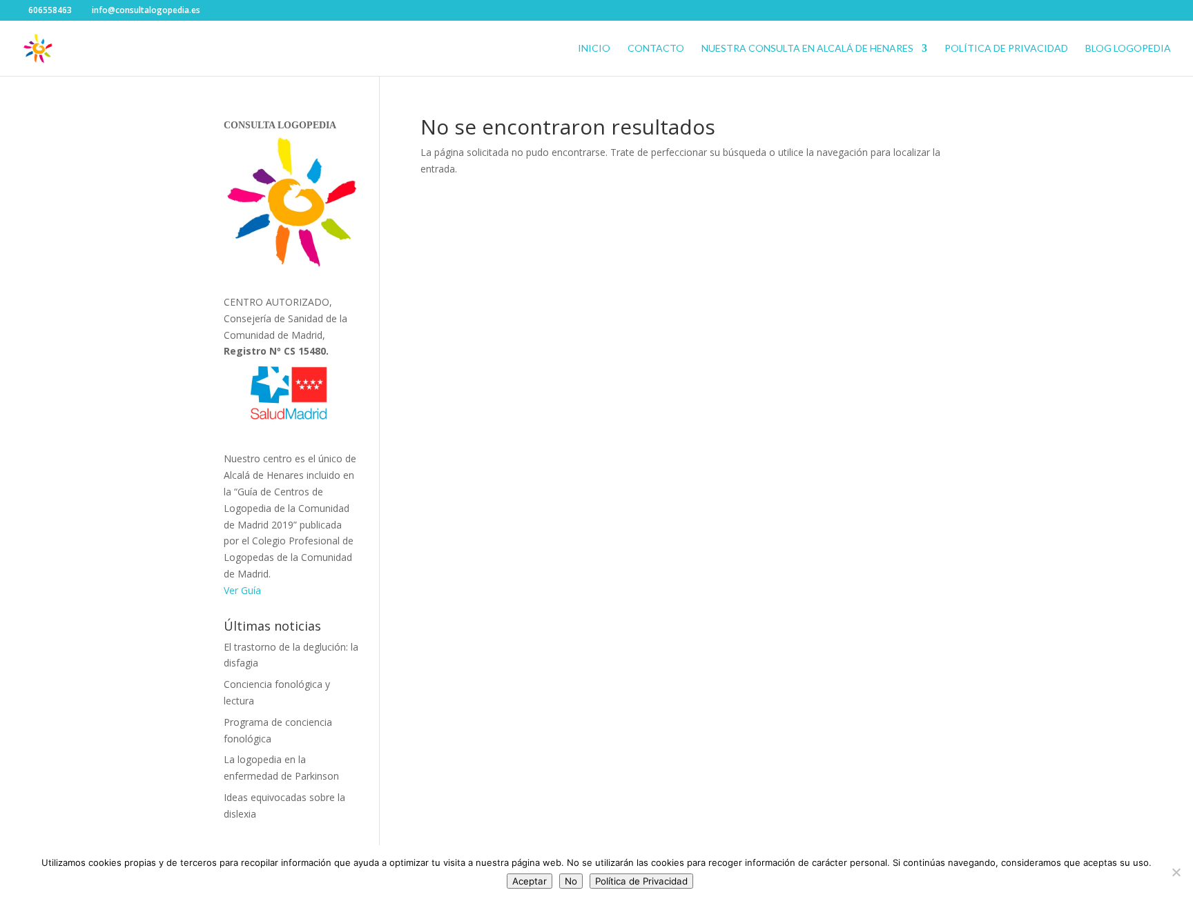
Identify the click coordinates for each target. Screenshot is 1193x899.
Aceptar (529, 881)
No (571, 881)
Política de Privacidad (1006, 48)
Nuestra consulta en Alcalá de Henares (807, 48)
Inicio (594, 48)
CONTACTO (656, 48)
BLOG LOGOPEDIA (1128, 48)
